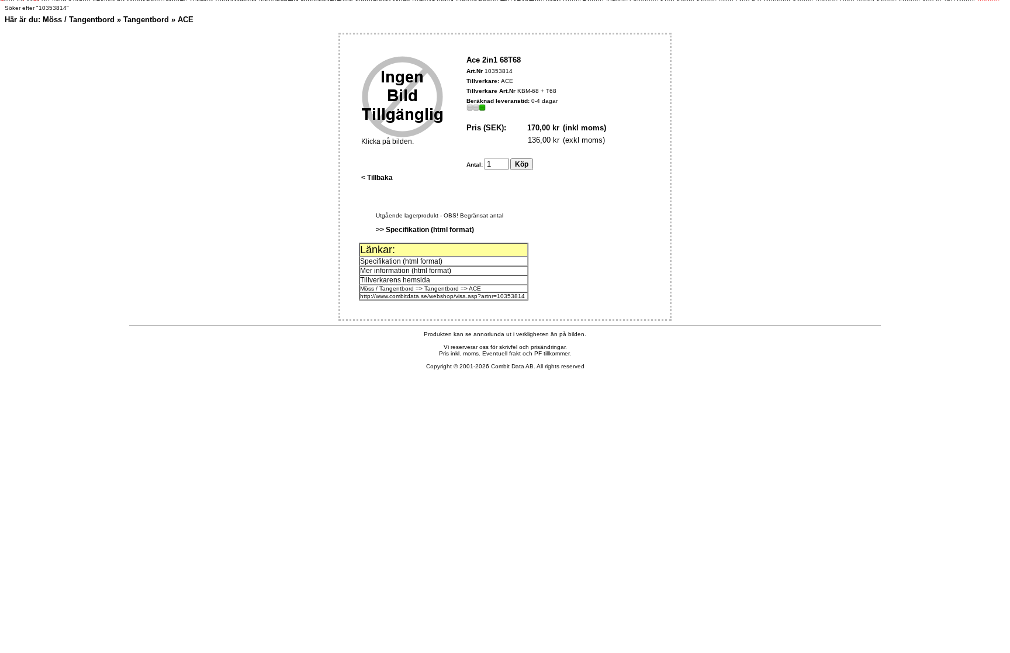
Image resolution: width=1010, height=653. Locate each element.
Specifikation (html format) (401, 261)
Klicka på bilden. (387, 141)
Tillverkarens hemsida (395, 280)
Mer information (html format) (405, 271)
